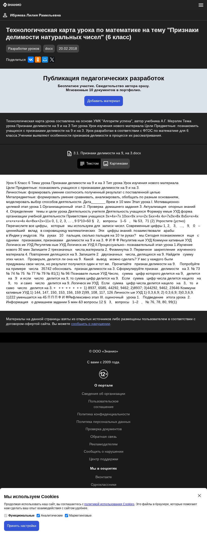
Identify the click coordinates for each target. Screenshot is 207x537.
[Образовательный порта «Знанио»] (12, 5)
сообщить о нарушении (90, 324)
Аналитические (52, 515)
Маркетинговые (80, 515)
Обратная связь (103, 437)
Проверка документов (104, 429)
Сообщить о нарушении (103, 451)
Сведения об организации (103, 394)
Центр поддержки (103, 459)
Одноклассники (103, 485)
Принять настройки (21, 526)
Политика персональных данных (103, 422)
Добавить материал (103, 101)
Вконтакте (103, 477)
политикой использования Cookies (109, 504)
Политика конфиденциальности (103, 414)
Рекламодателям (103, 444)
